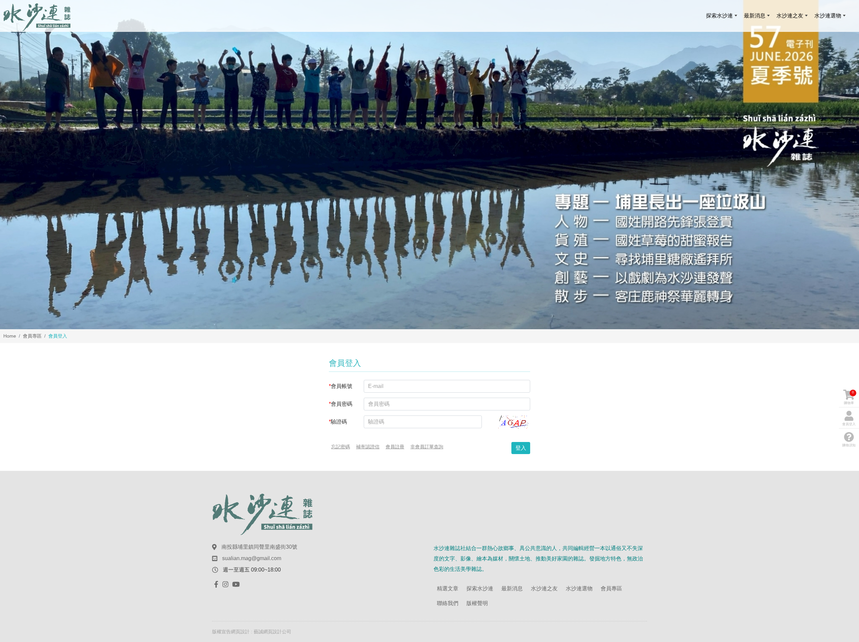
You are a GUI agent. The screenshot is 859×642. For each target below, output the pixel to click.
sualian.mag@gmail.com (251, 558)
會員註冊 (395, 446)
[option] (429, 164)
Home (9, 336)
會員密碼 (340, 404)
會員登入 (849, 424)
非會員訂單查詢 (426, 446)
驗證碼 (338, 422)
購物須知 (849, 445)
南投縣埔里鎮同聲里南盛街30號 (259, 547)
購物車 (849, 397)
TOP (833, 550)
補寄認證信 (368, 446)
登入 (520, 448)
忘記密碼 (340, 446)
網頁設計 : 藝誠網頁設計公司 (261, 631)
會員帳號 (340, 386)
